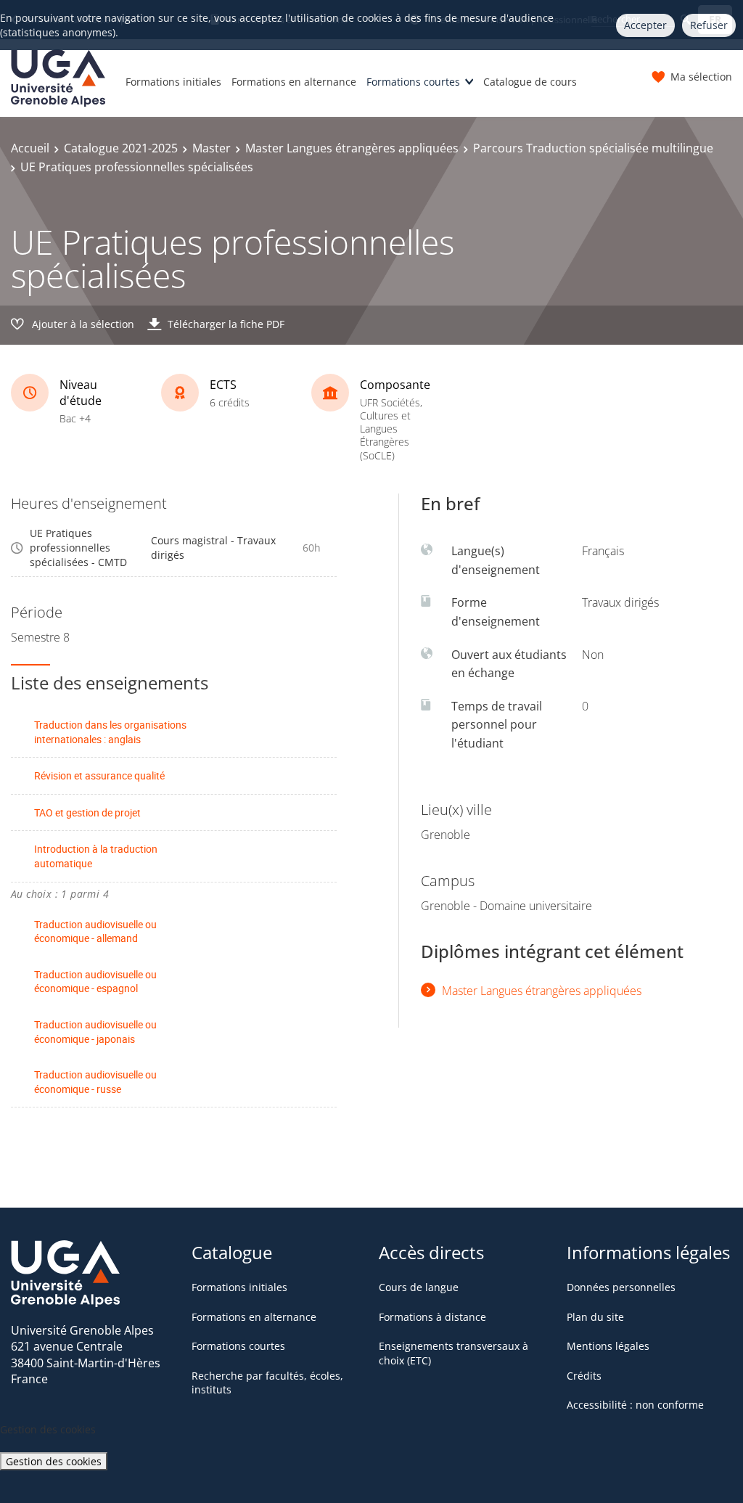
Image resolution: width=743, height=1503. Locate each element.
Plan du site (595, 1317)
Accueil (30, 148)
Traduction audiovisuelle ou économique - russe (95, 1082)
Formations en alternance (293, 82)
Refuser (709, 25)
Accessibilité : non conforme (635, 1405)
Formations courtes (413, 82)
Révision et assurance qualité (99, 775)
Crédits (584, 1376)
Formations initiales (173, 82)
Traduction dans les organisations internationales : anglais (110, 732)
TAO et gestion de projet (87, 812)
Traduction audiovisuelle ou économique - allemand (95, 931)
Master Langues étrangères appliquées (352, 148)
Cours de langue (419, 1287)
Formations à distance (432, 1317)
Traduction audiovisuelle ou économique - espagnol (95, 981)
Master (211, 148)
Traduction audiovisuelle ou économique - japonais (95, 1031)
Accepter (645, 25)
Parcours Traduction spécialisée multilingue (593, 148)
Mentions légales (608, 1346)
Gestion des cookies (54, 1461)
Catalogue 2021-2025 (121, 148)
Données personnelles (621, 1287)
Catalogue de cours (530, 82)
